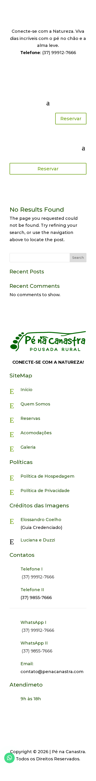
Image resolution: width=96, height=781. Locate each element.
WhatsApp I (33, 622)
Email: (27, 663)
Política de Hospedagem (47, 476)
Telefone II (32, 589)
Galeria (28, 447)
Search (78, 258)
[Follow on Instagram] (43, 22)
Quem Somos (35, 404)
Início (26, 389)
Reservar (70, 118)
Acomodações (36, 432)
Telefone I (32, 569)
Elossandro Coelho (41, 519)
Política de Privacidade (45, 490)
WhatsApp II (34, 643)
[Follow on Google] (52, 22)
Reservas (30, 418)
